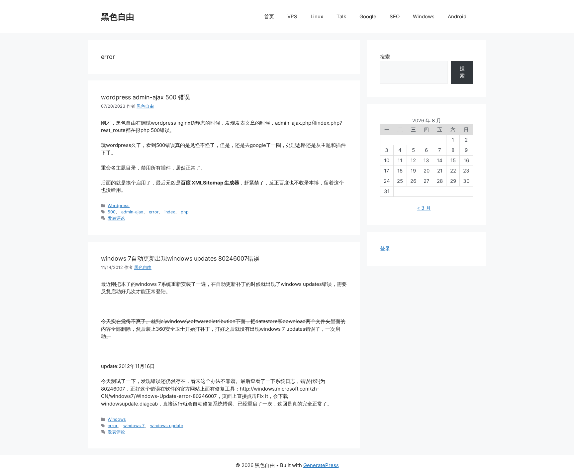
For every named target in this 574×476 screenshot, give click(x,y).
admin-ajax (132, 211)
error (154, 211)
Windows (423, 16)
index (169, 211)
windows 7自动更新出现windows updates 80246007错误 (180, 258)
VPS (292, 16)
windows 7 (133, 425)
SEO (395, 16)
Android (457, 16)
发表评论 (116, 218)
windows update (166, 425)
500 (112, 211)
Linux (317, 16)
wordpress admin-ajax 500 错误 (145, 97)
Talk (341, 16)
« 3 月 (424, 208)
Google (367, 16)
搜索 (385, 57)
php (185, 211)
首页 (269, 16)
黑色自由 (117, 17)
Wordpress (119, 205)
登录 (385, 248)
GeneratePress (321, 465)
